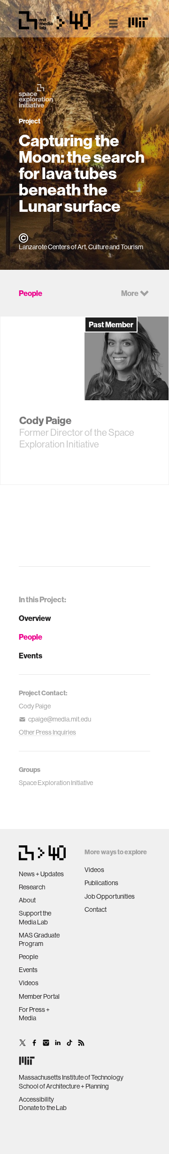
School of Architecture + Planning (64, 1086)
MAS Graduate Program (39, 939)
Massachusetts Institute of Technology (71, 1077)
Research (32, 887)
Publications (101, 883)
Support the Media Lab (35, 917)
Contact (95, 909)
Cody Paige (35, 706)
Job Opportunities (109, 896)
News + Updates (41, 874)
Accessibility (36, 1099)
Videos (28, 983)
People (30, 637)
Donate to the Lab (43, 1108)
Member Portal (39, 996)
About (27, 900)
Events (30, 655)
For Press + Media (34, 1013)
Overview (35, 618)
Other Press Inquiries (47, 732)
